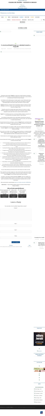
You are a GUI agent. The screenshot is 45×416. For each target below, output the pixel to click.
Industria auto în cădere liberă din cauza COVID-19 (41, 244)
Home (2, 17)
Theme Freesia (20, 407)
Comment (16, 207)
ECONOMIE (37, 17)
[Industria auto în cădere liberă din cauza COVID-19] (35, 283)
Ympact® (29, 48)
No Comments (9, 48)
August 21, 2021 (41, 148)
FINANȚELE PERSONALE (16, 19)
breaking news (37, 118)
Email (16, 229)
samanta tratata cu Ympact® (23, 48)
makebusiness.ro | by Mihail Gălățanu (6, 407)
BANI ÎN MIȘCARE (15, 17)
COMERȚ (32, 17)
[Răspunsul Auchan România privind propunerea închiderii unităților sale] (39, 76)
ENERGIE (8, 19)
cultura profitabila (16, 48)
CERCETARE (27, 17)
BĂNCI (9, 17)
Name (16, 223)
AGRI (6, 17)
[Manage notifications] (42, 413)
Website (16, 235)
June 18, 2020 (37, 239)
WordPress (24, 407)
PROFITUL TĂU (30, 19)
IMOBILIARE (24, 19)
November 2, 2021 (39, 127)
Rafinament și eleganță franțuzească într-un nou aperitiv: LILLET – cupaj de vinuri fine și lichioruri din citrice (41, 157)
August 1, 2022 (3, 48)
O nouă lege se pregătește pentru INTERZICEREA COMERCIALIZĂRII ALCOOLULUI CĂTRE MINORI (41, 143)
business (21, 17)
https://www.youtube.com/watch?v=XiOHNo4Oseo (23, 182)
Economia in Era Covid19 (39, 237)
